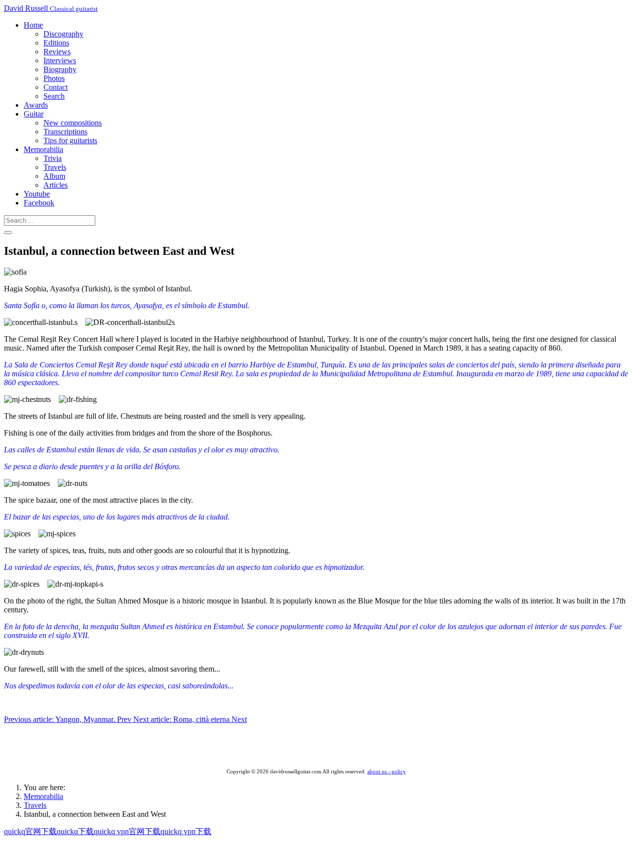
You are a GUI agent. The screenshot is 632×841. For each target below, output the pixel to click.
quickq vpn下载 (185, 831)
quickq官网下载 (30, 831)
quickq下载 (75, 831)
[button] (33, 25)
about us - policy (386, 771)
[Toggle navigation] (8, 232)
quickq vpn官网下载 (127, 831)
